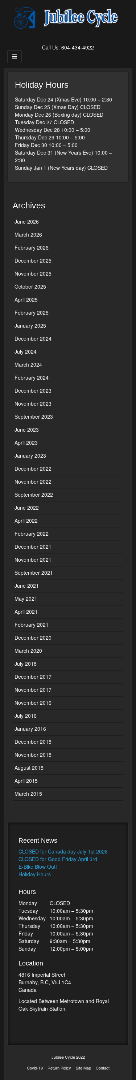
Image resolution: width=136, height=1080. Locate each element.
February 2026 (32, 247)
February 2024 (32, 377)
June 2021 (27, 585)
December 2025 (33, 260)
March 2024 (28, 364)
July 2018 (26, 663)
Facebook (68, 37)
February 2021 (32, 624)
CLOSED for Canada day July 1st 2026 (63, 851)
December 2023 (33, 390)
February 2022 (32, 533)
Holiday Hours (34, 874)
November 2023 (33, 403)
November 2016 (33, 702)
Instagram (77, 37)
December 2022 (33, 468)
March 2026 (28, 234)
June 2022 (27, 507)
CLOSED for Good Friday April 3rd (57, 859)
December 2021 (33, 546)
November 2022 (33, 481)
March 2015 (28, 793)
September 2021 (34, 572)
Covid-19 (35, 1068)
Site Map (83, 1068)
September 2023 (34, 416)
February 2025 (32, 312)
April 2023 (26, 442)
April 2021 (26, 611)
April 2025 (26, 299)
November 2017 (33, 689)
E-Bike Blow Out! (37, 866)
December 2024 (33, 338)
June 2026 (27, 221)
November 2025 (33, 273)
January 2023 (30, 455)
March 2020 (28, 650)
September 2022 (34, 494)
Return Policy (59, 1068)
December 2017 (33, 676)
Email (58, 37)
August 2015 (29, 767)
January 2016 (30, 728)
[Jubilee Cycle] (68, 17)
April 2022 (26, 520)
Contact (103, 1068)
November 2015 (33, 754)
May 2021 (26, 598)
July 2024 (26, 351)
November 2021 (33, 559)
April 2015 (26, 780)
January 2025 (30, 325)
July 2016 (26, 715)
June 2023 (27, 429)
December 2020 (33, 637)
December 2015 (33, 741)
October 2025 (30, 286)
